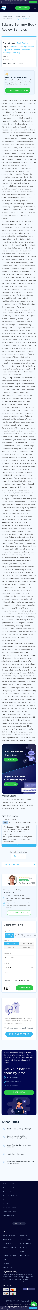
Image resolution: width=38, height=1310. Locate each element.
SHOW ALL (17, 1223)
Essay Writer (6, 1203)
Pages (6, 972)
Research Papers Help (9, 1187)
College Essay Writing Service (11, 1195)
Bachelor (11, 947)
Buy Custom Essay (8, 1191)
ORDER (33, 2)
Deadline (7, 963)
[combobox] (19, 957)
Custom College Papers (9, 1211)
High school (11, 943)
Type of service (10, 931)
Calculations (31, 935)
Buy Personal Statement (10, 1207)
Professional (26, 947)
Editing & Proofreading (20, 935)
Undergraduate (27, 943)
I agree (33, 1307)
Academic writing (9, 935)
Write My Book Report (9, 1199)
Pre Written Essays (8, 1215)
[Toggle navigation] (35, 8)
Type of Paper (8, 953)
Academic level (9, 940)
